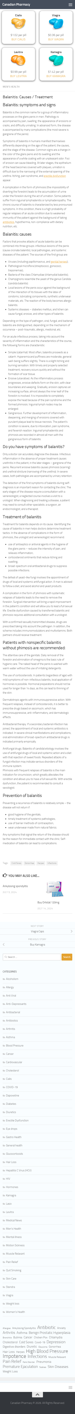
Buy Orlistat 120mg (48, 902)
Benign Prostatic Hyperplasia (49, 1333)
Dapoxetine (12, 1095)
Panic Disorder (29, 1362)
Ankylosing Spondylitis (24, 1328)
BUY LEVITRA (18, 76)
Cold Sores (16, 863)
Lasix (9, 1203)
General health (14, 1145)
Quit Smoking (13, 1270)
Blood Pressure (14, 1045)
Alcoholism (12, 979)
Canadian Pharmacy (16, 4)
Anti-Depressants (16, 1004)
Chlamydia (55, 1337)
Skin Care (11, 1278)
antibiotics (8, 222)
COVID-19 (12, 1087)
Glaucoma (42, 1347)
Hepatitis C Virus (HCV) (18, 1170)
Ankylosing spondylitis (15, 886)
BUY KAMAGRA (56, 76)
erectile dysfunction (55, 176)
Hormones (12, 1187)
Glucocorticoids (14, 1153)
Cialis (9, 1078)
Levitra (10, 1212)
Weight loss (12, 1303)
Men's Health (11, 86)
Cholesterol (12, 1070)
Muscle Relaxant (15, 1253)
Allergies (7, 1328)
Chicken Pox (41, 1337)
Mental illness (14, 1237)
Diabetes (11, 1103)
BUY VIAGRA (56, 39)
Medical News (14, 1220)
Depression (56, 1342)
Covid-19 (40, 1342)
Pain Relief (12, 1262)
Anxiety (61, 1328)
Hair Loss (11, 1162)
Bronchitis (7, 1337)
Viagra (9, 1295)
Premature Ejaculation (20, 1366)
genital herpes (59, 261)
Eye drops (11, 1128)
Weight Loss (10, 1371)
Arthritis (10, 1029)
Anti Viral (11, 995)
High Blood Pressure (47, 1351)
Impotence (14, 1356)
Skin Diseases (58, 1366)
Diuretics (11, 1112)
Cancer (10, 1054)
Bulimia (17, 1337)
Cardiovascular (14, 1062)
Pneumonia (43, 1362)
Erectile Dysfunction (17, 1120)
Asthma (10, 1037)
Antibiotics (12, 1020)
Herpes (41, 863)
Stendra (10, 1287)
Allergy (10, 987)
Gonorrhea (29, 863)
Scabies (42, 1367)
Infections (52, 863)
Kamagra (11, 1195)
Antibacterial (13, 1012)
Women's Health (15, 1312)
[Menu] (70, 4)
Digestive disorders (14, 1346)
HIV (8, 1178)
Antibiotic (46, 1327)
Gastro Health (13, 1137)
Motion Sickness (15, 1245)
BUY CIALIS (18, 39)
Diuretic (32, 1346)
